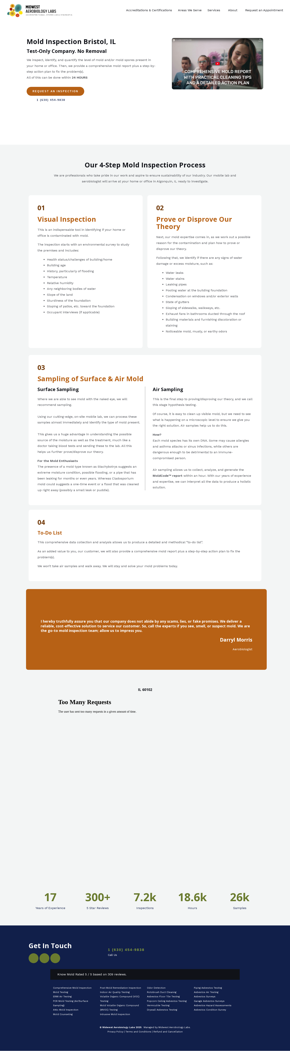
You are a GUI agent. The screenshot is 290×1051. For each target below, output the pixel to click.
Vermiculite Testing (158, 1005)
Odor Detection (156, 987)
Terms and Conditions (138, 1031)
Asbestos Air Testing (206, 992)
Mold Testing (60, 992)
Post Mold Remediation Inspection (120, 987)
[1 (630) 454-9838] (97, 952)
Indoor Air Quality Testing (115, 992)
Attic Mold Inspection (65, 1009)
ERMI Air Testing (62, 996)
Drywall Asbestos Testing (162, 1009)
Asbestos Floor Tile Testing (163, 996)
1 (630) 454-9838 (126, 950)
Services (214, 10)
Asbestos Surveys (204, 996)
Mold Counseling (63, 1014)
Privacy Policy (115, 1031)
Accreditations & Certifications (149, 10)
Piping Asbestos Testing (208, 987)
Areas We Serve (190, 10)
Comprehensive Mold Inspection (72, 987)
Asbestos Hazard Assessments (212, 1005)
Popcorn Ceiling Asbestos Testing (167, 1001)
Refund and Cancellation (168, 1031)
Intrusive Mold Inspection (115, 1014)
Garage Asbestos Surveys (209, 1001)
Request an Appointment (264, 10)
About (232, 10)
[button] (215, 10)
